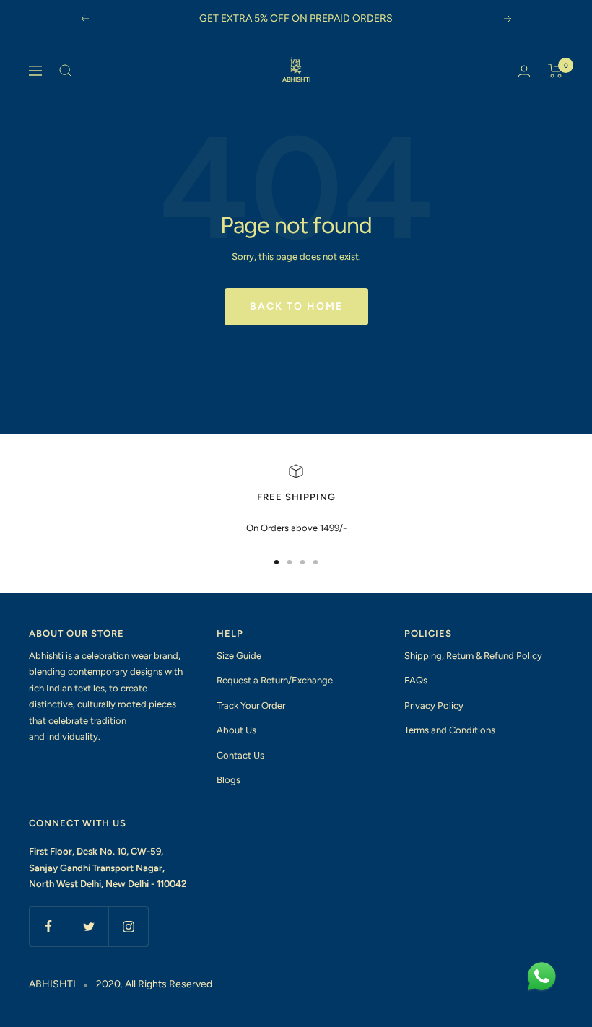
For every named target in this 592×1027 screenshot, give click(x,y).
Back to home (296, 306)
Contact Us (240, 755)
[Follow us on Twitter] (88, 926)
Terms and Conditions (449, 730)
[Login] (524, 71)
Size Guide (239, 655)
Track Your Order (251, 705)
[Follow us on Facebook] (49, 926)
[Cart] (555, 71)
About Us (236, 730)
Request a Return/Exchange (275, 680)
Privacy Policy (433, 705)
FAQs (415, 680)
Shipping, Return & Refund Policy (473, 655)
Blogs (228, 779)
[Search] (65, 70)
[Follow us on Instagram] (128, 926)
